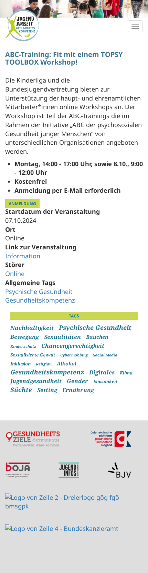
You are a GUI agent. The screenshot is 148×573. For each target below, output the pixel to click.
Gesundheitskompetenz (40, 300)
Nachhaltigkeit (32, 328)
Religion (44, 363)
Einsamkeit (105, 381)
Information (22, 256)
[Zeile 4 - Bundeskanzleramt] (61, 528)
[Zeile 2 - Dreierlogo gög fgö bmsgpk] (69, 502)
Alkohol (66, 363)
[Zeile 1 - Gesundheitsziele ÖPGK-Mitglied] (69, 439)
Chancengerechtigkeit (72, 346)
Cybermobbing (74, 354)
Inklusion (20, 364)
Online (14, 273)
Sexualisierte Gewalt (32, 355)
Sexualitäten (62, 337)
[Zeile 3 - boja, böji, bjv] (69, 470)
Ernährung (78, 390)
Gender (77, 381)
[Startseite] (22, 25)
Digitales (102, 372)
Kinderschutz (23, 346)
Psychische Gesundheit (39, 291)
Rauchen (97, 337)
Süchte (21, 389)
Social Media (105, 354)
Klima (126, 373)
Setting (47, 390)
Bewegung (24, 337)
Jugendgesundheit (36, 381)
